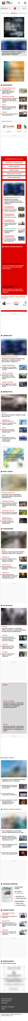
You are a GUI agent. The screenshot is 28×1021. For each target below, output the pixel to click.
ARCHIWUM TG (20, 896)
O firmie (8, 131)
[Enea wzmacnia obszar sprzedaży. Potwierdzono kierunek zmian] (23, 430)
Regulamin (4, 1002)
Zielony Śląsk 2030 (14, 166)
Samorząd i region (8, 96)
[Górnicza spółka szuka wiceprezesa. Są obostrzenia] (23, 794)
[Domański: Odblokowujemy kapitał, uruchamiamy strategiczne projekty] (23, 559)
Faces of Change (14, 170)
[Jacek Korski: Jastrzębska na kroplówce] (23, 915)
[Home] (7, 3)
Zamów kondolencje (9, 963)
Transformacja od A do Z (12, 197)
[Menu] (25, 3)
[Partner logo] (8, 126)
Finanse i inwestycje (8, 88)
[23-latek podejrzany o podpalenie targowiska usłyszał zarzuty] (23, 520)
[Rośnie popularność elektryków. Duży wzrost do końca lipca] (23, 567)
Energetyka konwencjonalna (8, 420)
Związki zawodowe (8, 365)
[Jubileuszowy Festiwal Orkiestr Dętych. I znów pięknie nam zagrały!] (23, 646)
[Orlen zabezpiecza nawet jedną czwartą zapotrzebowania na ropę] (14, 820)
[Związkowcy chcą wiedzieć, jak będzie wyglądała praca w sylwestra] (23, 367)
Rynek (4, 105)
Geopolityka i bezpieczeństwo (7, 518)
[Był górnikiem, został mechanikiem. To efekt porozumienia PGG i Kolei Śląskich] (23, 375)
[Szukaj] (19, 3)
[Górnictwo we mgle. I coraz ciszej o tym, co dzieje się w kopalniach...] (23, 932)
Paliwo (4, 112)
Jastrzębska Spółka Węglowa (8, 914)
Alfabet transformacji (14, 177)
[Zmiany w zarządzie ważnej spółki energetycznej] (23, 422)
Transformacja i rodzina (14, 173)
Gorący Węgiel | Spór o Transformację (9, 286)
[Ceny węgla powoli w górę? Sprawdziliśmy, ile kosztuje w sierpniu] (23, 384)
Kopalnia (5, 930)
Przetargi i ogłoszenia (7, 1006)
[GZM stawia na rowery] (21, 216)
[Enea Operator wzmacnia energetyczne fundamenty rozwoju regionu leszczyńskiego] (23, 438)
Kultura (5, 635)
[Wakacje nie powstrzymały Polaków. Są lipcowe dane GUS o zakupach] (23, 107)
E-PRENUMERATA (21, 905)
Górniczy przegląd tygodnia (11, 264)
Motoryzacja (6, 565)
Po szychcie (6, 921)
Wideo (5, 724)
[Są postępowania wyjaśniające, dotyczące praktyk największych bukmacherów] (23, 90)
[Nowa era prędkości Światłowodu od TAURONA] (21, 231)
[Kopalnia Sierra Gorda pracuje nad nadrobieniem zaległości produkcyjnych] (23, 786)
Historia (4, 626)
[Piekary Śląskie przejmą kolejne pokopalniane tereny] (21, 223)
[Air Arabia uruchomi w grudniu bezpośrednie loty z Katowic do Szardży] (21, 238)
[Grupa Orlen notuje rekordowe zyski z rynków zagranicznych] (23, 853)
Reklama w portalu (6, 998)
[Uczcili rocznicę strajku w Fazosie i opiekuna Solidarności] (23, 654)
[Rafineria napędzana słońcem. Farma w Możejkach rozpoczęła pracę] (23, 845)
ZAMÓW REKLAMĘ (21, 898)
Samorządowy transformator (14, 162)
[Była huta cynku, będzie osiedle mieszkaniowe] (21, 209)
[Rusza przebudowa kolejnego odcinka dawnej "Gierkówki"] (23, 512)
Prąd (3, 428)
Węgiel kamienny (7, 373)
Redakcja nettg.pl (6, 1000)
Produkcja (5, 557)
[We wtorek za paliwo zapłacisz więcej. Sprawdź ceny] (23, 114)
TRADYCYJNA (19, 903)
